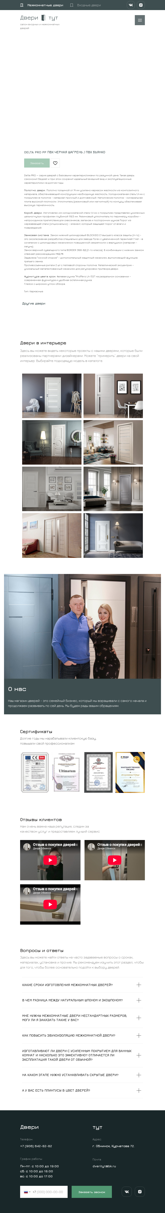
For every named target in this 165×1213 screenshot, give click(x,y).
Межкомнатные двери (45, 5)
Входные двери (89, 5)
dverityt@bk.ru (104, 1166)
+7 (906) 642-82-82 (36, 1146)
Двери (29, 17)
